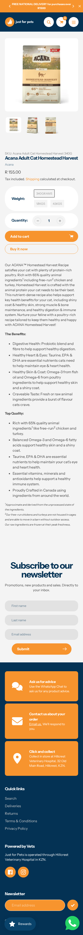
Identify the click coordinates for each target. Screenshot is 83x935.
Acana (9, 164)
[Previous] (10, 6)
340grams (44, 193)
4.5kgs (57, 203)
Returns (11, 813)
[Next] (73, 6)
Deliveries (13, 806)
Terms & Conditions (21, 821)
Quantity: (20, 220)
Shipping (32, 179)
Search (11, 798)
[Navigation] (74, 22)
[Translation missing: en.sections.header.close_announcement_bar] (79, 6)
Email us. (35, 724)
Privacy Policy (16, 828)
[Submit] (72, 905)
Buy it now (19, 249)
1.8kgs (40, 203)
